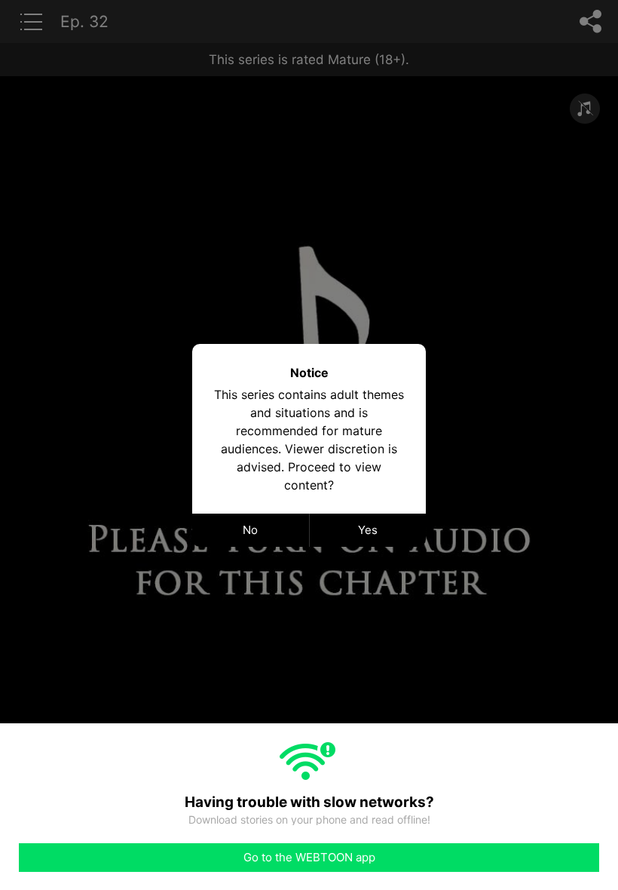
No (250, 530)
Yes (368, 530)
